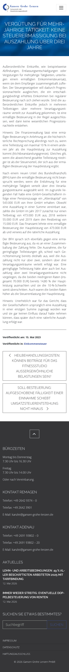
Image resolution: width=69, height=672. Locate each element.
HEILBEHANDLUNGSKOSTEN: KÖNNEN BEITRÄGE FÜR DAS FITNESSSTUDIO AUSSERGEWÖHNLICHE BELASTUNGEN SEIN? (36, 366)
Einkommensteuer (35, 343)
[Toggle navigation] (61, 7)
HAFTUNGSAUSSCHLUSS (16, 654)
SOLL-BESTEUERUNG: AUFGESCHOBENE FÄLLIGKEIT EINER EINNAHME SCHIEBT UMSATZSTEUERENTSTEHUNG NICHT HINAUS (34, 398)
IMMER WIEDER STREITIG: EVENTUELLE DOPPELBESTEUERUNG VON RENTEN (33, 595)
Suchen (56, 624)
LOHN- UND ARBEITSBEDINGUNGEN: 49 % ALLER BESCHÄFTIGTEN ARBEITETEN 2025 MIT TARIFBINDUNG (34, 575)
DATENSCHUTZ (11, 647)
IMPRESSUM (9, 640)
